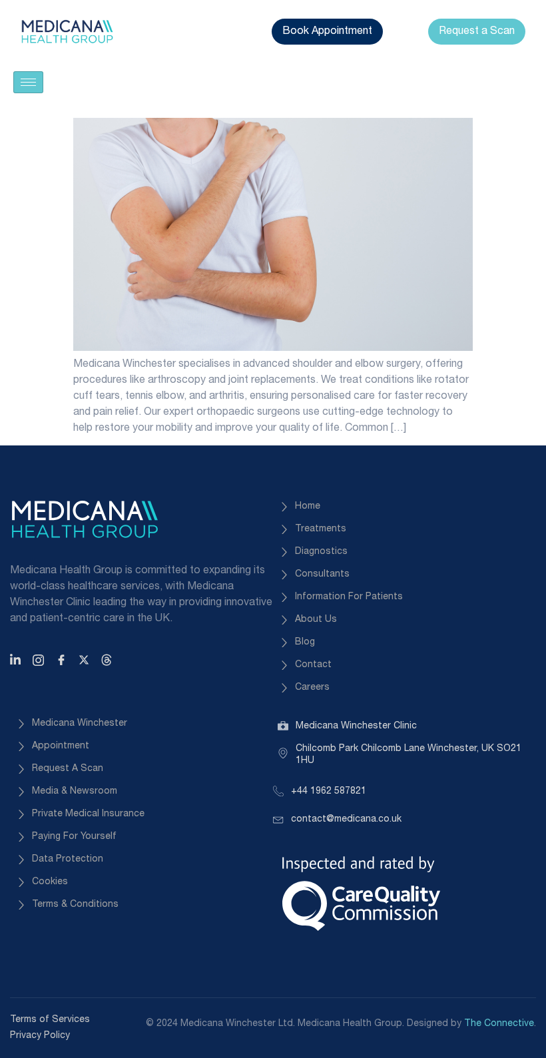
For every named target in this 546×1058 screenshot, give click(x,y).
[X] (86, 660)
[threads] (108, 660)
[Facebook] (63, 660)
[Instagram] (40, 660)
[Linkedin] (17, 660)
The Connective (499, 1023)
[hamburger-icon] (28, 82)
